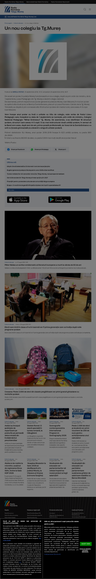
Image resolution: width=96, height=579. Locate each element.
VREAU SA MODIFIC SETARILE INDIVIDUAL (85, 550)
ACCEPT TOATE (85, 544)
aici (20, 562)
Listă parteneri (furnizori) (52, 554)
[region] (48, 548)
